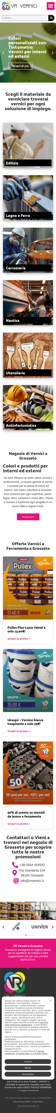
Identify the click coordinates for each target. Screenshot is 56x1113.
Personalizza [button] (28, 1074)
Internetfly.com (33, 1106)
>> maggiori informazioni (28, 1090)
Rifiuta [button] (28, 1068)
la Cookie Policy (23, 1053)
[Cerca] (51, 18)
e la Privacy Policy (39, 1053)
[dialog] (28, 1038)
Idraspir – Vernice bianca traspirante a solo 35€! (25, 722)
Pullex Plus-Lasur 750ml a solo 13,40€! (26, 629)
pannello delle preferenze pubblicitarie (26, 1023)
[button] (51, 6)
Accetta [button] (28, 1061)
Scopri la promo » (18, 638)
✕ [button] (50, 1000)
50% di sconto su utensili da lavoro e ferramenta (26, 814)
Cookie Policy (37, 1102)
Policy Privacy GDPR (21, 1102)
